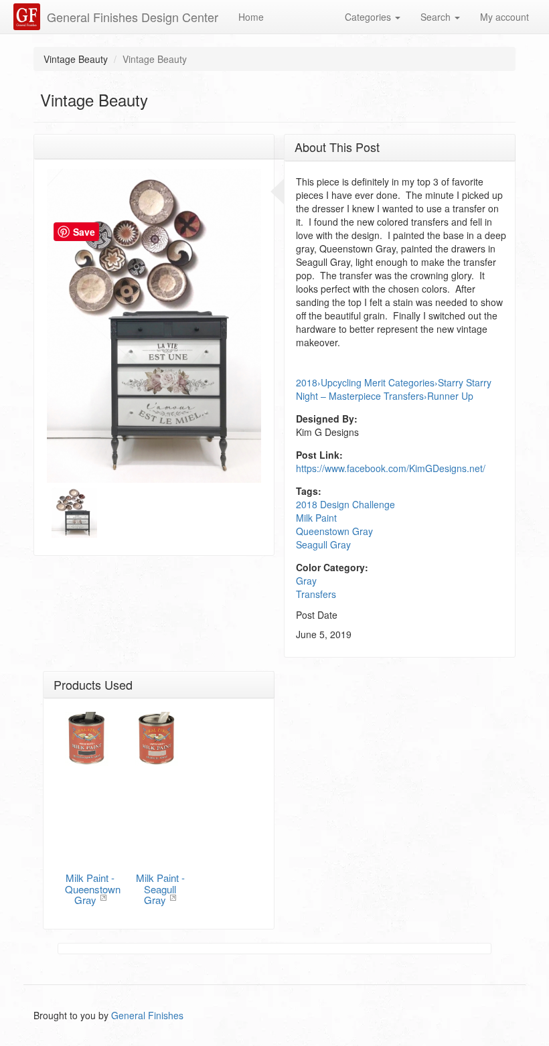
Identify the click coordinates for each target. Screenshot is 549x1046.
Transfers (316, 594)
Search (436, 16)
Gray (306, 580)
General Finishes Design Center (132, 16)
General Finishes (147, 1015)
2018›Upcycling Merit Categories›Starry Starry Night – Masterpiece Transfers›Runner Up (393, 389)
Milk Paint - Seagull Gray (160, 889)
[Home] (28, 16)
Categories (369, 16)
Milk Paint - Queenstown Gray (93, 889)
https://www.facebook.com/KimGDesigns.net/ (390, 468)
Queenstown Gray (334, 531)
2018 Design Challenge (345, 504)
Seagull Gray (323, 544)
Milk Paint (316, 517)
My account (504, 16)
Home (251, 16)
